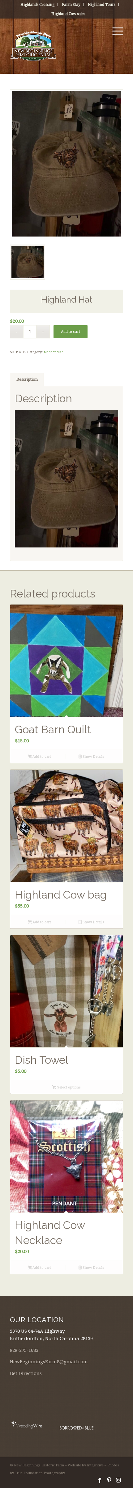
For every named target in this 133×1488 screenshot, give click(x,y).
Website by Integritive (86, 1465)
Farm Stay (71, 4)
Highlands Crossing (37, 4)
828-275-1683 (24, 1350)
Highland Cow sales (68, 14)
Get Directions (26, 1373)
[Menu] (114, 30)
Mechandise (53, 352)
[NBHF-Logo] (55, 46)
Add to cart (70, 331)
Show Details (93, 757)
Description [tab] (27, 379)
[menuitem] (37, 4)
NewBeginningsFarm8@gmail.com (49, 1361)
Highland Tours (101, 4)
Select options (68, 1087)
